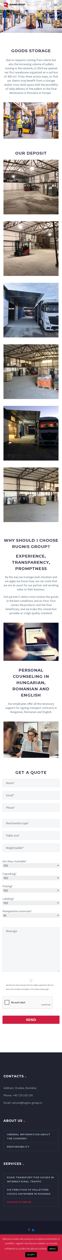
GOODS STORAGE (19, 1202)
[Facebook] (29, 1229)
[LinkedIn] (33, 1229)
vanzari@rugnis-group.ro (27, 1103)
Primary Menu (56, 4)
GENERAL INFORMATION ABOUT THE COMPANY (28, 1136)
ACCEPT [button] (31, 1254)
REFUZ (53, 1248)
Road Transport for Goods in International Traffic (30, 1179)
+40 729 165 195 (23, 1095)
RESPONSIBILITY (18, 1146)
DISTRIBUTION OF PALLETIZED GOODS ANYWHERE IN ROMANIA (29, 1191)
